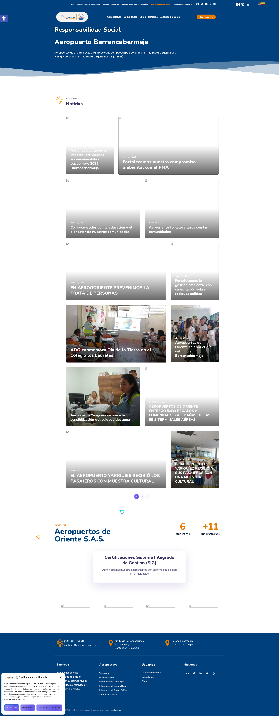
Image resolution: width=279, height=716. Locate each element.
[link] (4, 18)
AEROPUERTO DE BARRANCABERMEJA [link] (85, 4)
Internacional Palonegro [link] (111, 681)
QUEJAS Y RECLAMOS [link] (111, 4)
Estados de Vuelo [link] (170, 17)
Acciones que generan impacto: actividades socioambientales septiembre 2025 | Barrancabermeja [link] (88, 159)
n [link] (111, 710)
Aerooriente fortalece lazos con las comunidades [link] (178, 229)
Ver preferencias (49, 707)
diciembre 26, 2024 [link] (157, 401)
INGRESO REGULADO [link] (182, 4)
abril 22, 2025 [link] (76, 344)
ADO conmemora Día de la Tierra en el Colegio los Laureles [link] (110, 352)
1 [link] (136, 496)
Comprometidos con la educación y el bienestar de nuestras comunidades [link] (101, 229)
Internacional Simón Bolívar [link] (113, 690)
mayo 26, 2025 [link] (77, 222)
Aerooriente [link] (114, 17)
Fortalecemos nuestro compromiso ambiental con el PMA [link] (159, 164)
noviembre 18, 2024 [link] (79, 470)
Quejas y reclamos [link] (151, 672)
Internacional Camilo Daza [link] (112, 686)
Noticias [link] (153, 17)
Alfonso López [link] (106, 677)
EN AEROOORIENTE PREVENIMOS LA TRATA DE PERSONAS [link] (109, 290)
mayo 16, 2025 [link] (182, 276)
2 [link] (142, 496)
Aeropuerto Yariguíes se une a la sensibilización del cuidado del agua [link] (100, 417)
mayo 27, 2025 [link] (129, 157)
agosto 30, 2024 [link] (182, 459)
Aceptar (11, 707)
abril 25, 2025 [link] (181, 338)
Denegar (27, 707)
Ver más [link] (74, 171)
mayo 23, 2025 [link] (155, 222)
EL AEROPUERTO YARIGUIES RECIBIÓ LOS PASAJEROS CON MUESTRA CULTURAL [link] (115, 478)
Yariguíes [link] (104, 673)
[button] (60, 677)
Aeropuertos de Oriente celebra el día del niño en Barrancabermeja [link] (193, 349)
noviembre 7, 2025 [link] (78, 145)
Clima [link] (143, 17)
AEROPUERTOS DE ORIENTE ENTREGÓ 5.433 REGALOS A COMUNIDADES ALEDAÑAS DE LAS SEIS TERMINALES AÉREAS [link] (179, 413)
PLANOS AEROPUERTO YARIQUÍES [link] (135, 4)
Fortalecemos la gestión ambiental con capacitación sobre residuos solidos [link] (193, 287)
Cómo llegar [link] (130, 17)
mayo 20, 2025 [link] (77, 282)
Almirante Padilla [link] (108, 694)
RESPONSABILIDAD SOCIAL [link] (161, 4)
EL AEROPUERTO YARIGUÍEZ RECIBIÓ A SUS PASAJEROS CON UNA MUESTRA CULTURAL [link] (194, 473)
